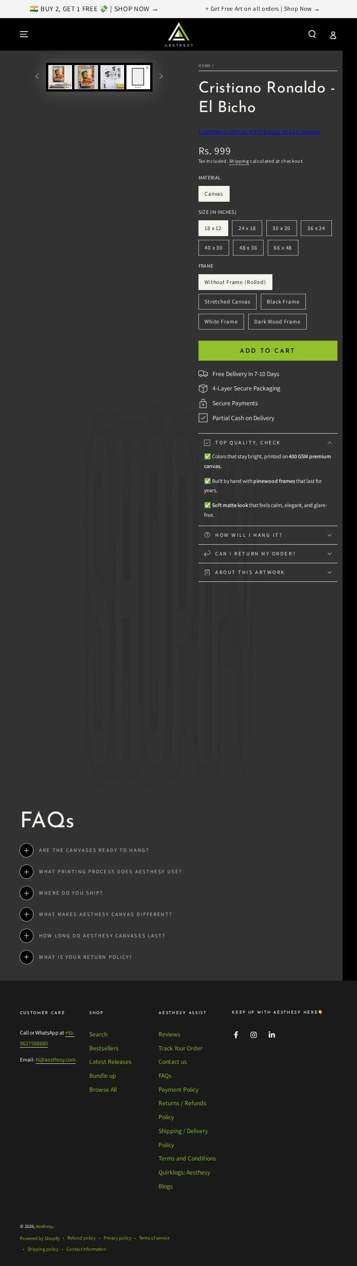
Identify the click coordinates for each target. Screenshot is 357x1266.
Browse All (103, 1089)
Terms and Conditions (187, 1158)
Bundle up (102, 1075)
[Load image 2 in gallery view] (86, 77)
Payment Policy (178, 1089)
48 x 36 (251, 250)
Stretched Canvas (227, 304)
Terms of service (154, 1238)
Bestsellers (104, 1048)
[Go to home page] (179, 34)
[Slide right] (161, 77)
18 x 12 (216, 230)
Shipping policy (43, 1249)
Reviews (169, 1034)
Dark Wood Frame (277, 324)
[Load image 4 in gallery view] (138, 77)
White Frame (221, 324)
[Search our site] (312, 34)
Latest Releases (110, 1061)
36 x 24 (319, 230)
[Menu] (24, 34)
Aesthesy (44, 1226)
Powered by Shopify (40, 1238)
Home (204, 65)
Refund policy (81, 1238)
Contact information (86, 1249)
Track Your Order (181, 1048)
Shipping (239, 161)
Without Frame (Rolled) (235, 284)
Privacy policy (118, 1238)
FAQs (165, 1075)
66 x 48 (286, 250)
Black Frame (283, 304)
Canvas (217, 196)
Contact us (173, 1061)
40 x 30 (216, 250)
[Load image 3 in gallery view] (112, 77)
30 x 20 (284, 230)
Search (98, 1034)
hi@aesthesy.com (56, 1059)
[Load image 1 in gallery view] (60, 77)
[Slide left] (37, 77)
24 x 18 (250, 230)
